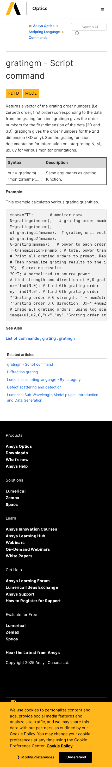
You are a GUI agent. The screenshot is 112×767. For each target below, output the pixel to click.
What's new (17, 459)
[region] (56, 734)
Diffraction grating (22, 372)
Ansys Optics (43, 26)
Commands (38, 37)
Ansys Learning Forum (28, 580)
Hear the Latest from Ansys (33, 652)
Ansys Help (17, 466)
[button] (102, 9)
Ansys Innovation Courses (31, 529)
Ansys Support (20, 594)
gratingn (67, 338)
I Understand (75, 757)
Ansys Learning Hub (26, 535)
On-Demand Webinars (28, 549)
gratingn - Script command (30, 364)
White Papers (19, 555)
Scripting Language (44, 32)
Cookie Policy (60, 745)
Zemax (13, 497)
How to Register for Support (33, 600)
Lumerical (16, 491)
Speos (12, 504)
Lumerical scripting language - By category (44, 379)
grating (49, 338)
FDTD (13, 93)
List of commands (23, 338)
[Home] (26, 13)
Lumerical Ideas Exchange (32, 587)
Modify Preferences (37, 757)
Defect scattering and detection (34, 387)
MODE (31, 93)
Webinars (15, 542)
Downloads (17, 452)
